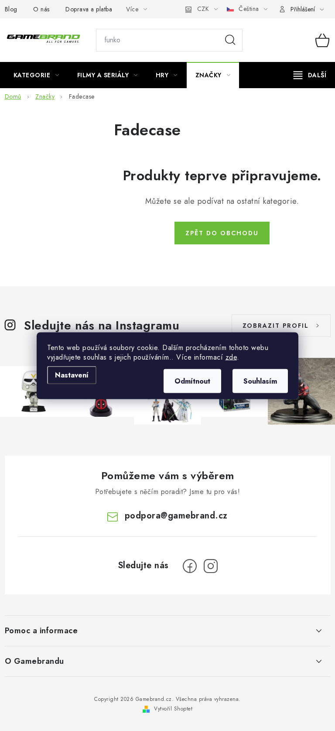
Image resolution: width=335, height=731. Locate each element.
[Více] (310, 75)
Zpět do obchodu (222, 233)
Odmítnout (192, 381)
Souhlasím (260, 381)
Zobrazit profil (276, 325)
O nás (41, 9)
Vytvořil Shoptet (173, 709)
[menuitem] (36, 75)
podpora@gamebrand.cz (176, 515)
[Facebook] (190, 566)
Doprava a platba (88, 9)
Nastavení (72, 375)
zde (231, 357)
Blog (11, 9)
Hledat (230, 40)
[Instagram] (211, 566)
